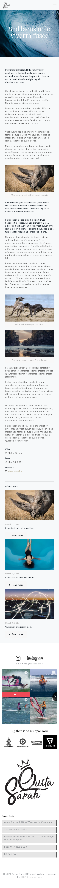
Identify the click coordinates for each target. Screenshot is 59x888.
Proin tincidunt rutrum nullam (19, 528)
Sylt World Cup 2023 (15, 829)
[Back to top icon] (52, 881)
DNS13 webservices (31, 877)
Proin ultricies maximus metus (19, 577)
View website (15, 471)
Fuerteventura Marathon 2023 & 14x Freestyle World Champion (29, 838)
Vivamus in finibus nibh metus (18, 626)
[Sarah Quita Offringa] (6, 5)
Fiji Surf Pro (10, 854)
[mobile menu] (54, 4)
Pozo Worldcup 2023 (15, 847)
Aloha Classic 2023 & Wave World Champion (28, 822)
